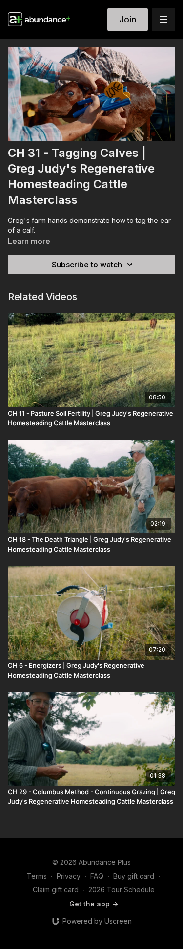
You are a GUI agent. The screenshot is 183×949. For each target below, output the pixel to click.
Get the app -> (93, 904)
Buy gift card (133, 876)
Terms (37, 876)
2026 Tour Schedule (121, 889)
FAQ (96, 876)
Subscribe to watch (87, 264)
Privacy (69, 876)
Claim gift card (56, 889)
